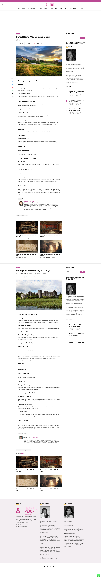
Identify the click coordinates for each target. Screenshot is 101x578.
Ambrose (19, 257)
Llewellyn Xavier (44, 238)
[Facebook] (12, 82)
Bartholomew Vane (23, 40)
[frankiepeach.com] (50, 4)
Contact (81, 8)
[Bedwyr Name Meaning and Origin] (39, 295)
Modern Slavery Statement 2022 (59, 570)
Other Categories (73, 8)
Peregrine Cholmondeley (45, 257)
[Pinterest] (12, 88)
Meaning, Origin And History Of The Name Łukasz (76, 109)
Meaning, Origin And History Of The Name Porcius (26, 255)
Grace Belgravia (54, 574)
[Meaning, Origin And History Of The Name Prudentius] (27, 227)
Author (20, 198)
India (56, 8)
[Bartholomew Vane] (21, 205)
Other (18, 33)
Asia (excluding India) (43, 8)
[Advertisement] (50, 22)
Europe (51, 8)
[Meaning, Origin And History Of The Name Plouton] (51, 246)
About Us (24, 570)
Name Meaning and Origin (22, 215)
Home (19, 8)
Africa (23, 8)
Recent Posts (24, 198)
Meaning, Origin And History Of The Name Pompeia (50, 236)
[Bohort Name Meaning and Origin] (39, 61)
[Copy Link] (12, 97)
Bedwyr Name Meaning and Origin (23, 450)
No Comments (38, 40)
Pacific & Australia (64, 8)
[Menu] (2, 4)
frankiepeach (72, 94)
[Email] (12, 94)
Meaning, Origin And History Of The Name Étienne (76, 92)
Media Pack (70, 570)
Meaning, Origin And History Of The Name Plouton (50, 255)
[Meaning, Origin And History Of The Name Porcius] (27, 246)
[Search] (98, 1)
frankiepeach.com (36, 202)
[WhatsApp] (12, 91)
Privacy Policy (78, 570)
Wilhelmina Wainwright (21, 238)
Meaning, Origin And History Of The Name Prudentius (26, 236)
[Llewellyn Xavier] (21, 438)
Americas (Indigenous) (32, 8)
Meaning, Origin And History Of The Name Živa (76, 100)
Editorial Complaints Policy (42, 570)
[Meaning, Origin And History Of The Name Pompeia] (51, 227)
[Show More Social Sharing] (42, 43)
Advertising (31, 570)
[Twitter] (12, 85)
